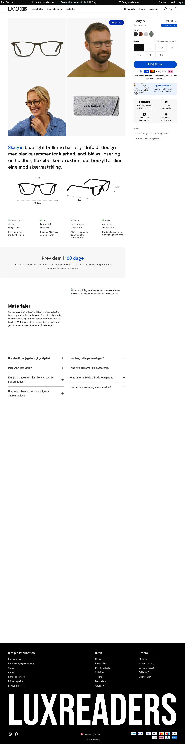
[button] (165, 8)
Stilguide (143, 658)
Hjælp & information (21, 652)
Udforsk (144, 652)
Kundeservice (14, 658)
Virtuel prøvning (146, 663)
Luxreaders (95, 739)
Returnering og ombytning (21, 663)
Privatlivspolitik (15, 681)
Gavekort (99, 685)
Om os (11, 667)
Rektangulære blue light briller (148, 138)
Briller (98, 658)
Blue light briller (162, 133)
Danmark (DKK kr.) (92, 734)
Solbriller (99, 672)
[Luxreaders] (17, 9)
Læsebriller (100, 663)
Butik (98, 652)
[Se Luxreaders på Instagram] (10, 734)
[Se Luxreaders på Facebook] (16, 734)
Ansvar (11, 672)
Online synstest (146, 667)
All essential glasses (143, 133)
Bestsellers (100, 681)
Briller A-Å (144, 672)
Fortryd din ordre (16, 685)
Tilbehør (99, 676)
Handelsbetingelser (17, 676)
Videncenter (145, 676)
